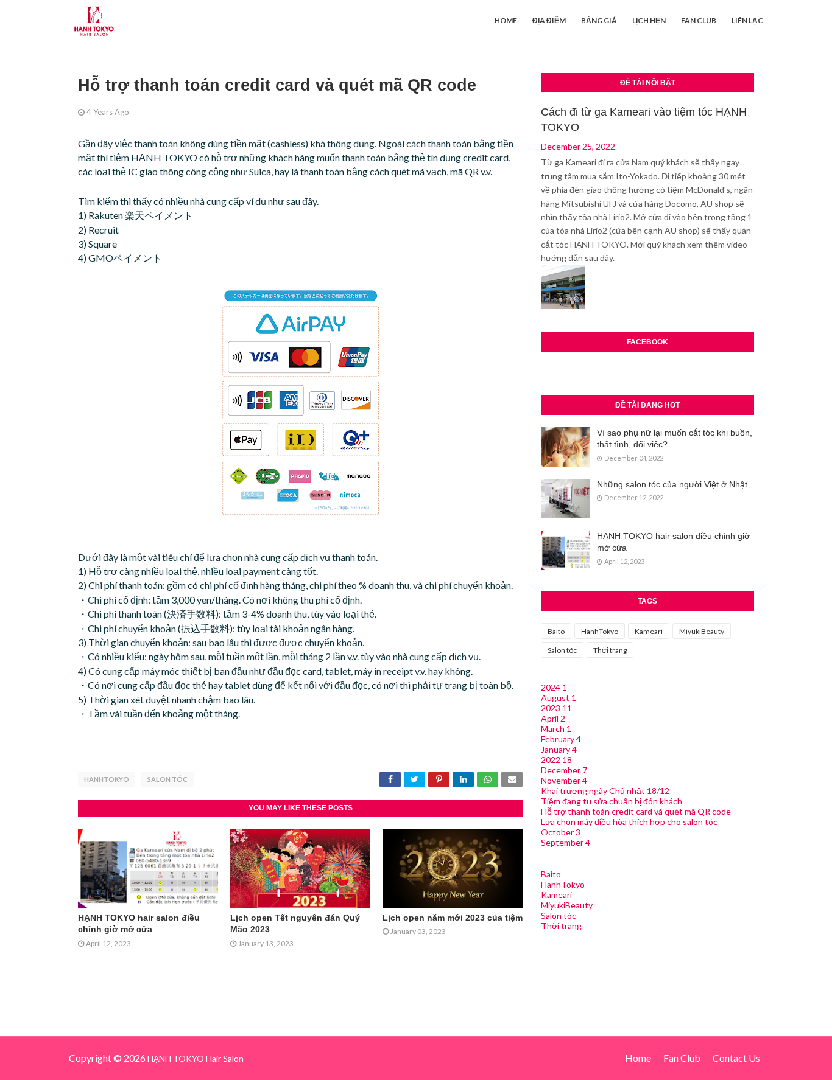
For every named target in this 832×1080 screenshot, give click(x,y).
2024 (554, 687)
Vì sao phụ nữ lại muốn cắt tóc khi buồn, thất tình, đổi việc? (674, 439)
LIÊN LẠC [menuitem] (747, 20)
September (565, 842)
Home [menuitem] (506, 20)
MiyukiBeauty (701, 631)
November (564, 780)
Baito (556, 631)
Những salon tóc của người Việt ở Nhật (672, 484)
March (556, 728)
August (558, 697)
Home (638, 1058)
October (560, 832)
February (561, 739)
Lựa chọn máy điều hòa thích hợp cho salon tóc (629, 822)
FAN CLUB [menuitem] (698, 20)
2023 (556, 708)
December (564, 770)
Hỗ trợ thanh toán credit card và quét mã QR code (636, 811)
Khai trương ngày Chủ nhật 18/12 (605, 791)
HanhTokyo (106, 779)
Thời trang (610, 650)
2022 (556, 759)
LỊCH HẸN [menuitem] (649, 20)
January (559, 749)
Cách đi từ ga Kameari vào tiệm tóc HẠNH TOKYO (644, 119)
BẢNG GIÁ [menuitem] (599, 20)
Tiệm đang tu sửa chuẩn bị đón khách (611, 801)
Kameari (649, 631)
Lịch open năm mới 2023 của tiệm (453, 917)
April (553, 718)
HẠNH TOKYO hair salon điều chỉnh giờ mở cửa (673, 542)
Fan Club (681, 1058)
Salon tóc (167, 779)
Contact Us (736, 1058)
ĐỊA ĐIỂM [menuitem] (549, 20)
